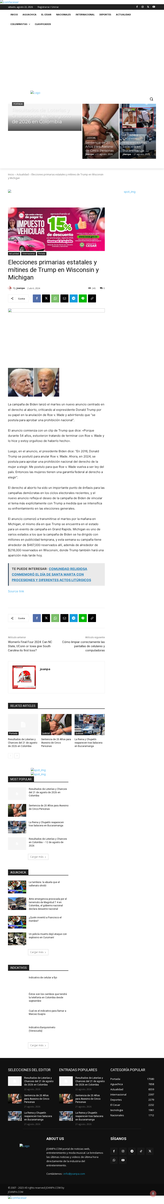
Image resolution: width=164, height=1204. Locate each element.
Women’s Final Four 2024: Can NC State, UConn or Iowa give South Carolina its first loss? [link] (30, 646)
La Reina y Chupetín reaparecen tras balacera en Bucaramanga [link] (88, 743)
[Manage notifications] (153, 1193)
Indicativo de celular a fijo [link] (43, 977)
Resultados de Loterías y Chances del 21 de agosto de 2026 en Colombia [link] (22, 743)
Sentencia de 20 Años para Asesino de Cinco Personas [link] (56, 743)
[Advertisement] (82, 59)
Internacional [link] (28, 253)
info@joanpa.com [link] (74, 1173)
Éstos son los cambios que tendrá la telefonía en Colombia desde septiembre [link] (48, 997)
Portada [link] (18, 104)
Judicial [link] (91, 138)
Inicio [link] (11, 174)
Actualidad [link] (23, 174)
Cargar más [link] (36, 856)
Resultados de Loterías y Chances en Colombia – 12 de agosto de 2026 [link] (48, 842)
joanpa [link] (20, 287)
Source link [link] (16, 591)
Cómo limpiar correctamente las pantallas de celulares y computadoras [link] (83, 646)
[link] (9, 2)
